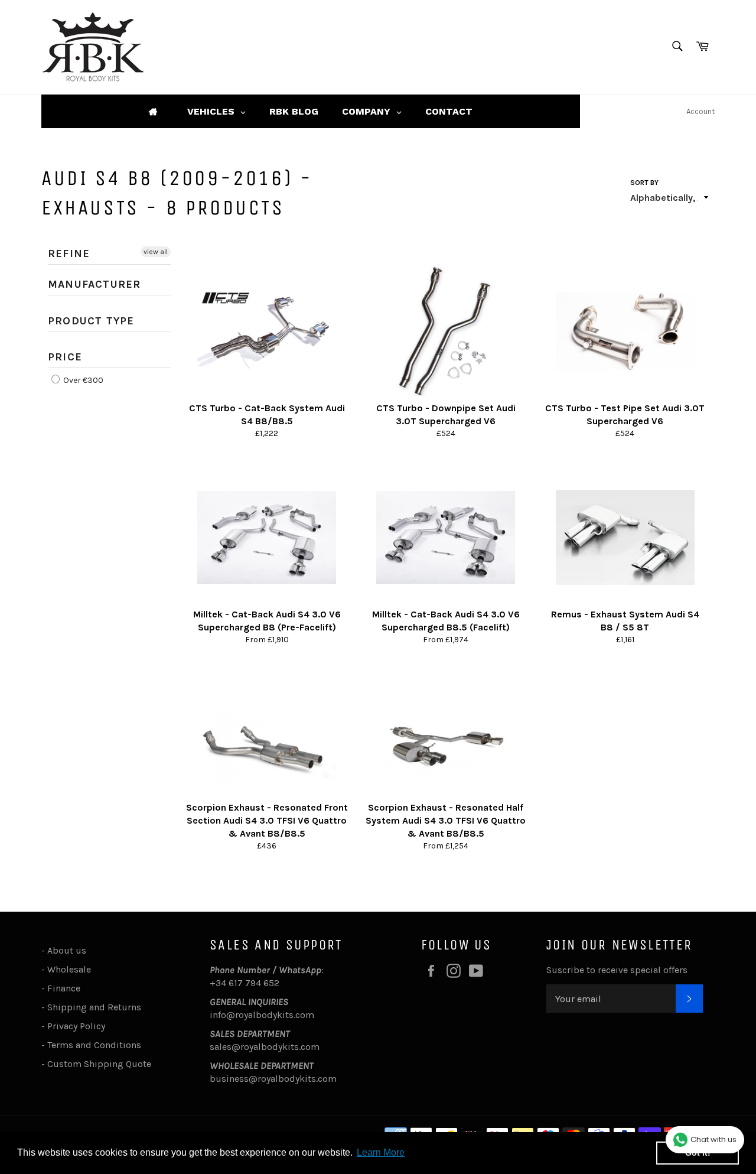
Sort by (644, 182)
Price (65, 356)
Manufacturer (94, 284)
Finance (63, 988)
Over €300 (82, 380)
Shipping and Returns (94, 1007)
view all (156, 252)
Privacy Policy (76, 1026)
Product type (91, 320)
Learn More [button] (381, 1152)
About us (66, 950)
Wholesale (71, 969)
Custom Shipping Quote (99, 1063)
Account (700, 111)
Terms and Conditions (94, 1045)
